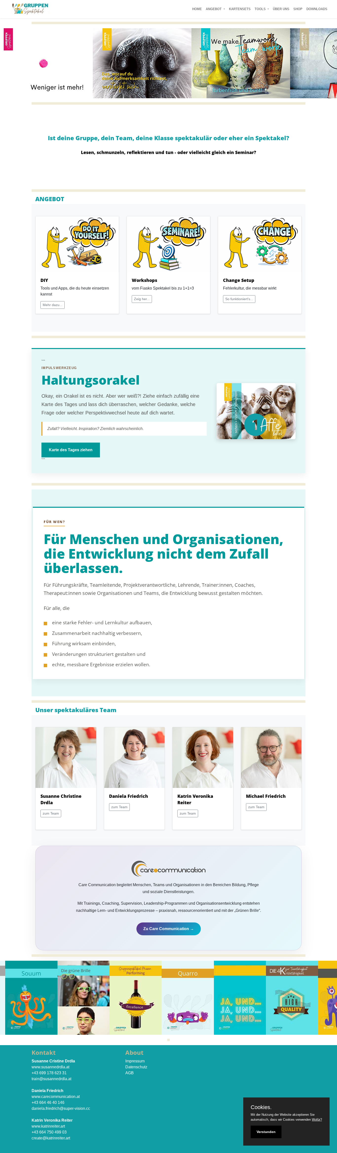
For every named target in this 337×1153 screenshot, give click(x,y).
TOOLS (261, 9)
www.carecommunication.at (56, 1096)
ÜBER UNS (282, 9)
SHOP (298, 9)
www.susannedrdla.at (50, 1067)
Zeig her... (142, 299)
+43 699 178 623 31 (49, 1073)
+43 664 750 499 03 (49, 1132)
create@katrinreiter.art (51, 1138)
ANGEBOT (214, 9)
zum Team (51, 813)
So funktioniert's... (239, 299)
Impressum (135, 1061)
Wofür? (317, 1119)
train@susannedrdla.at (51, 1079)
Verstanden (266, 1132)
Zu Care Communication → (168, 929)
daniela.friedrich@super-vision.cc (61, 1108)
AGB (129, 1073)
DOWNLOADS (317, 9)
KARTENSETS (241, 9)
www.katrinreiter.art (48, 1126)
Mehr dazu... (52, 305)
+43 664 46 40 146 (48, 1102)
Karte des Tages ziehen (71, 450)
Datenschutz (136, 1067)
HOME (198, 9)
